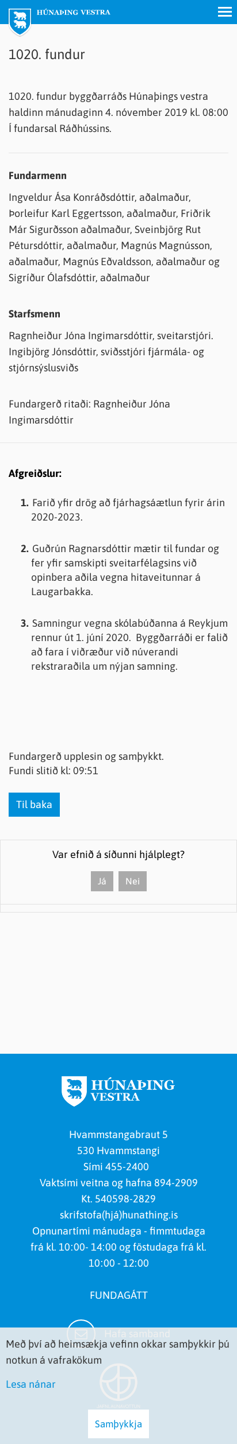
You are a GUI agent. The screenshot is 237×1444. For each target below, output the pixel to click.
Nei (132, 881)
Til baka (34, 804)
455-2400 (129, 1166)
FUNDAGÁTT (119, 1295)
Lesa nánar (31, 1384)
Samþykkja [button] (118, 1424)
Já (102, 881)
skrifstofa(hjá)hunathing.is (119, 1215)
